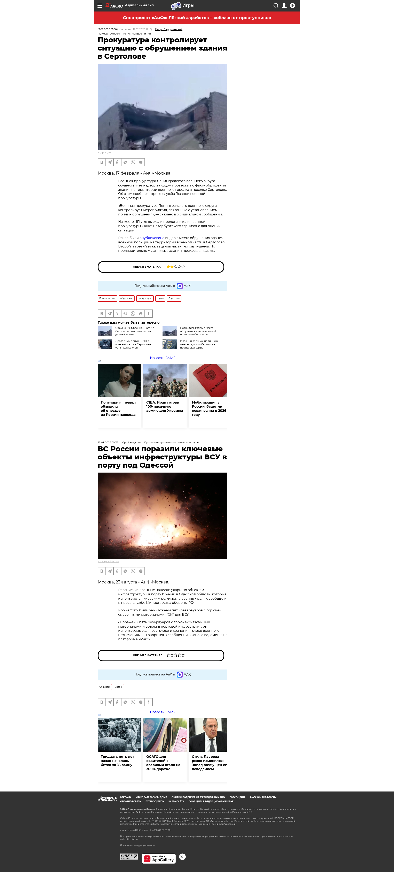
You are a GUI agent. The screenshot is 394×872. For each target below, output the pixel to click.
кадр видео (105, 152)
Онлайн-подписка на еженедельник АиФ (198, 797)
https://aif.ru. (132, 839)
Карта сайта (176, 801)
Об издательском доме (151, 797)
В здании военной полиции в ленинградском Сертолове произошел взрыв (199, 344)
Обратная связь (130, 801)
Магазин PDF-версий (263, 797)
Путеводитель (154, 801)
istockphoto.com (108, 561)
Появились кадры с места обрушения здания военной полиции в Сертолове (198, 331)
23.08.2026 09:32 (108, 442)
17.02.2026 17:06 (107, 29)
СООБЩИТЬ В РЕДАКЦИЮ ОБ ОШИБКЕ (211, 801)
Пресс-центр (237, 797)
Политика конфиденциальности (137, 845)
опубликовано (152, 238)
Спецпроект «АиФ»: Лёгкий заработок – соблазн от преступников (197, 17)
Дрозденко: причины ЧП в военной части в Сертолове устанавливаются (133, 344)
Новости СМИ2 (162, 358)
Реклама (126, 797)
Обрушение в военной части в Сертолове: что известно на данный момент (134, 331)
